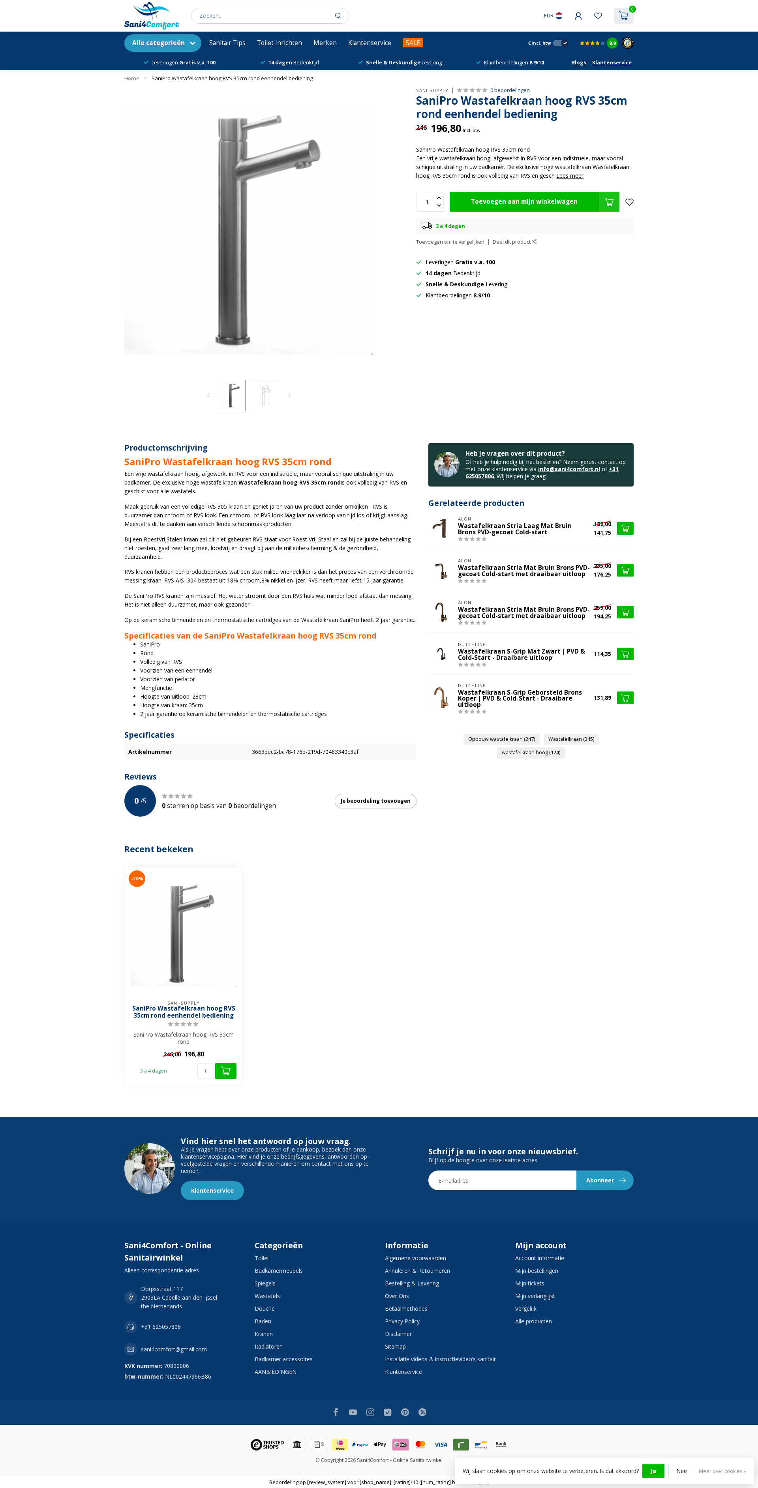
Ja (653, 1471)
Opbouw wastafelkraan (501, 739)
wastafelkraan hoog (531, 752)
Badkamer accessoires (284, 1359)
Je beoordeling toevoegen (376, 800)
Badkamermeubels (279, 1270)
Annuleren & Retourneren (417, 1270)
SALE (413, 43)
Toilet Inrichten (279, 43)
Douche (265, 1308)
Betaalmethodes (406, 1308)
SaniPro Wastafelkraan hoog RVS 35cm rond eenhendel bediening (232, 78)
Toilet (262, 1258)
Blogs (578, 62)
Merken (325, 43)
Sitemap (395, 1346)
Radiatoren (269, 1346)
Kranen (264, 1334)
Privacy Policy (402, 1321)
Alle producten (533, 1321)
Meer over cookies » (722, 1471)
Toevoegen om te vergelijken (450, 242)
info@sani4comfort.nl (569, 469)
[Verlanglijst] (598, 16)
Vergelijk (526, 1308)
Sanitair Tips (227, 43)
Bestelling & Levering (412, 1283)
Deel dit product (512, 242)
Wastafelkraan (571, 739)
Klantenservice (369, 43)
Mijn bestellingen (536, 1270)
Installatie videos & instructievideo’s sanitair (440, 1359)
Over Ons (397, 1296)
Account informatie (539, 1258)
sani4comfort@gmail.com (174, 1349)
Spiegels (265, 1283)
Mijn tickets (529, 1283)
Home (131, 78)
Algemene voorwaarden (415, 1258)
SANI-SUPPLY (432, 90)
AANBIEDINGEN (275, 1371)
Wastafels (267, 1296)
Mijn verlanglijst (535, 1296)
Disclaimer (398, 1334)
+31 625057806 (161, 1326)
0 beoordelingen (510, 90)
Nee (681, 1471)
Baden (263, 1321)
